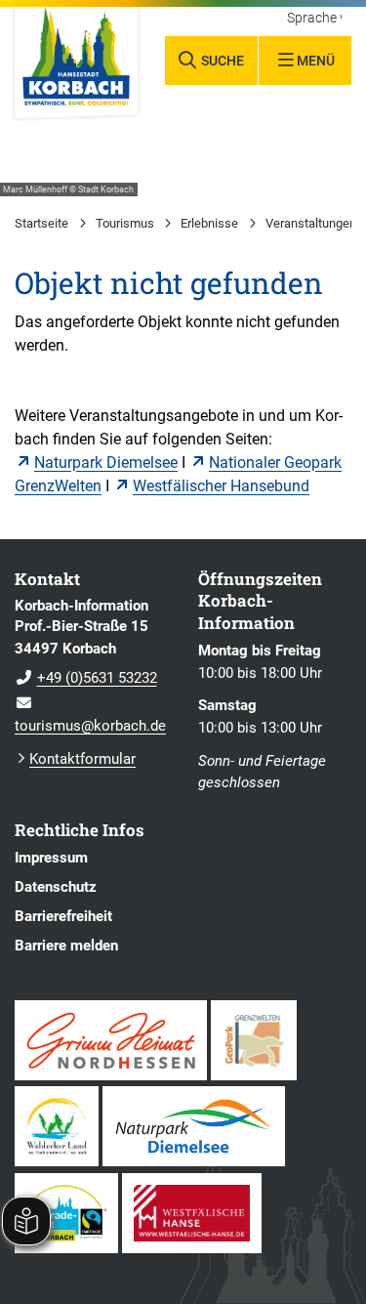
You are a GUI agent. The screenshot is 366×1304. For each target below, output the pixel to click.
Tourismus (125, 223)
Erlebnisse (209, 223)
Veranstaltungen (310, 223)
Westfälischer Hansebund (221, 486)
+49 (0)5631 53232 (86, 678)
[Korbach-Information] (92, 666)
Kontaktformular (82, 759)
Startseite (41, 223)
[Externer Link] (111, 1040)
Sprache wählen (314, 18)
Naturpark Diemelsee (106, 462)
